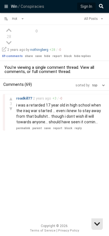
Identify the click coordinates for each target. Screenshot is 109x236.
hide (47, 56)
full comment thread (51, 71)
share (29, 56)
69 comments (12, 56)
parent (37, 128)
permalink (23, 128)
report (57, 56)
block (68, 56)
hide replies (82, 56)
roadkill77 (24, 98)
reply (78, 128)
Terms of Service (43, 230)
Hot (15, 19)
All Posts (91, 19)
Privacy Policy (68, 230)
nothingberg (39, 50)
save (38, 56)
